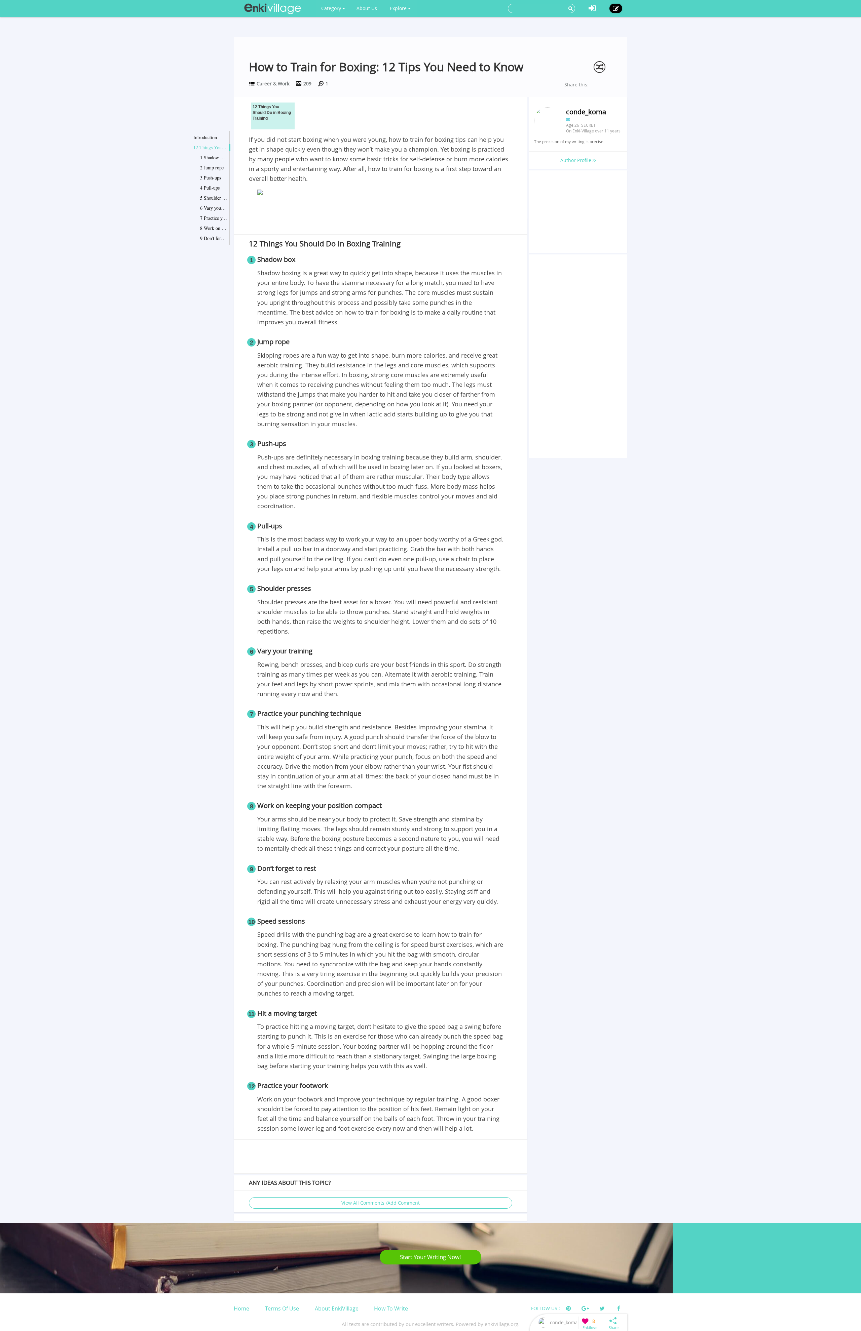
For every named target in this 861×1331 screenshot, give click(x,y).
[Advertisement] (380, 216)
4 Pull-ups (210, 188)
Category (331, 8)
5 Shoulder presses (213, 198)
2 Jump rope (212, 167)
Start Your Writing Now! (430, 1257)
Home (241, 1308)
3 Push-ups (210, 177)
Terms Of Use (282, 1308)
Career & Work (273, 83)
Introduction (205, 137)
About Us (367, 8)
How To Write (391, 1308)
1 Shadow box (213, 157)
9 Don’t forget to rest (213, 238)
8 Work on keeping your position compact (213, 228)
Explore (399, 8)
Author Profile (576, 160)
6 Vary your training (213, 208)
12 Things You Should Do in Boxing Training (210, 147)
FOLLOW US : (545, 1308)
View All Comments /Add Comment (380, 1203)
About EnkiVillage (337, 1308)
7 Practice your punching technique (213, 218)
